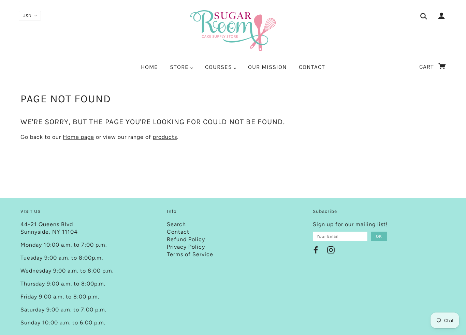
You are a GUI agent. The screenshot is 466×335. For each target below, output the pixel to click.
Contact (178, 232)
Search (176, 224)
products (165, 137)
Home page (78, 137)
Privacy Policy (186, 247)
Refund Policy (186, 239)
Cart (427, 66)
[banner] (233, 30)
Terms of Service (190, 254)
